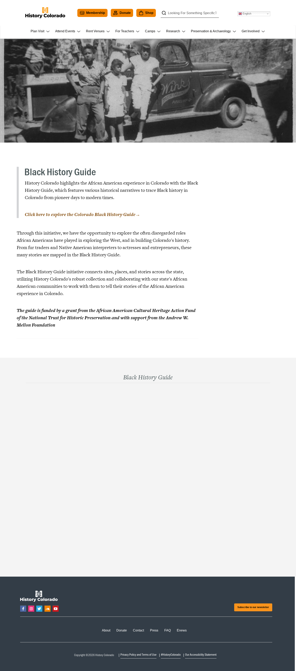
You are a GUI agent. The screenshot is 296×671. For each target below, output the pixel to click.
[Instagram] (31, 608)
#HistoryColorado (171, 654)
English (246, 13)
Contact (138, 630)
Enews (182, 630)
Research (173, 31)
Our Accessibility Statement (200, 654)
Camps (150, 31)
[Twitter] (39, 608)
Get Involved (251, 31)
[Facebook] (23, 608)
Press (154, 630)
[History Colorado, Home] (45, 13)
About (106, 630)
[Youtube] (56, 608)
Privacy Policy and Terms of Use (138, 654)
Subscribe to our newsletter (253, 607)
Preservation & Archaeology (211, 31)
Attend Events (65, 31)
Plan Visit (37, 31)
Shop (149, 13)
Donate (125, 13)
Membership (95, 13)
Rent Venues (95, 31)
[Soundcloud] (48, 608)
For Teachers (124, 31)
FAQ (167, 630)
